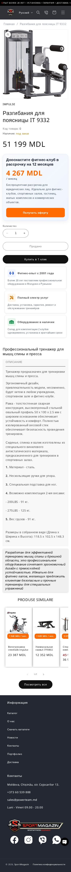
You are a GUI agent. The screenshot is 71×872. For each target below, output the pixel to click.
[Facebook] (14, 840)
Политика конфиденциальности (49, 864)
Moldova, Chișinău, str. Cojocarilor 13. (33, 784)
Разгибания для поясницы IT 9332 (43, 24)
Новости (12, 737)
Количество (9, 226)
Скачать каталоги (18, 729)
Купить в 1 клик (35, 259)
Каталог (12, 713)
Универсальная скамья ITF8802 (44, 648)
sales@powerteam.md (22, 800)
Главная (9, 24)
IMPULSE (9, 104)
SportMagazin (21, 864)
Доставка (13, 762)
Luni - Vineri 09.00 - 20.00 (25, 807)
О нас (11, 721)
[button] (61, 12)
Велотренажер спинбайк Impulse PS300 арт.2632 (18, 648)
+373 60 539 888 (19, 792)
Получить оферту (35, 212)
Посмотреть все (35, 684)
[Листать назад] (27, 674)
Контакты (13, 745)
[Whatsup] (56, 840)
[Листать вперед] (44, 674)
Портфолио (14, 754)
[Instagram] (28, 840)
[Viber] (42, 840)
